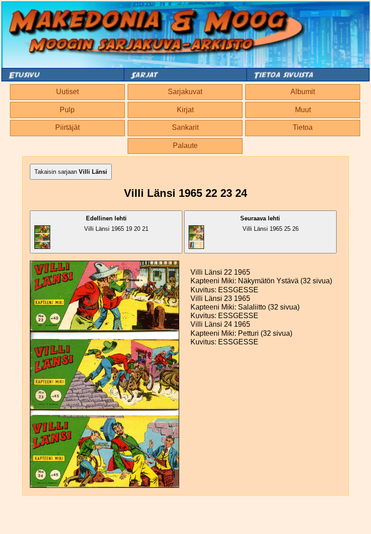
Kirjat (185, 110)
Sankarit (185, 127)
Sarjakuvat (185, 91)
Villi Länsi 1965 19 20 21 (116, 223)
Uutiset (67, 91)
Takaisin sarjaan (70, 171)
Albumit (302, 91)
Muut (303, 110)
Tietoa (303, 127)
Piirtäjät (67, 127)
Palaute (185, 145)
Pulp (67, 110)
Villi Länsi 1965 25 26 (269, 223)
